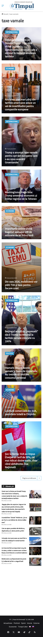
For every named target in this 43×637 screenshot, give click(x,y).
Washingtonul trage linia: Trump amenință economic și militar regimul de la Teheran (21, 195)
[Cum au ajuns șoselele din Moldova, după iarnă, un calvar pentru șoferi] (35, 531)
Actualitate (8, 623)
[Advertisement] (21, 590)
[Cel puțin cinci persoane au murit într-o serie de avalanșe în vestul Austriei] (35, 541)
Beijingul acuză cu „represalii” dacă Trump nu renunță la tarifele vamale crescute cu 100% (21, 336)
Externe (36, 623)
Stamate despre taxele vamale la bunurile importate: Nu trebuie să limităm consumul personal (21, 372)
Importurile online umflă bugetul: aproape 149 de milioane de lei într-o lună (19, 232)
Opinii (23, 623)
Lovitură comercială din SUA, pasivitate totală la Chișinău (21, 412)
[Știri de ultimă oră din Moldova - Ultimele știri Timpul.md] (21, 6)
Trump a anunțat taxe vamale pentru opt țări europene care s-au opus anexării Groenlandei (21, 157)
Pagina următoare (29, 478)
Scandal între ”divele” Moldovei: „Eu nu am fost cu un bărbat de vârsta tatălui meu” (14, 520)
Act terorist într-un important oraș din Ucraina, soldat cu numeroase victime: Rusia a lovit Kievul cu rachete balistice (14, 550)
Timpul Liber (23, 627)
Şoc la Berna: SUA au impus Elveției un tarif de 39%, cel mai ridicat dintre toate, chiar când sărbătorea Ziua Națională (21, 460)
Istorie (29, 623)
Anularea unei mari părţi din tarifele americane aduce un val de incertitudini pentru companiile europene (20, 104)
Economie (13, 627)
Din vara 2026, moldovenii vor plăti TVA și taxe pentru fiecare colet (21, 285)
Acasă (5, 14)
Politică (17, 623)
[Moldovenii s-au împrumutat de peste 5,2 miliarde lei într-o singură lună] (35, 562)
